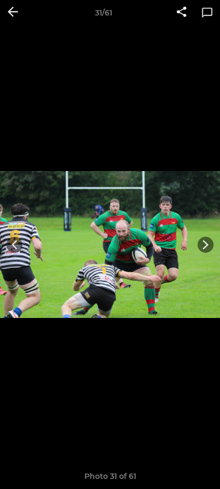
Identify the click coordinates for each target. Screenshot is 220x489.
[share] (181, 12)
